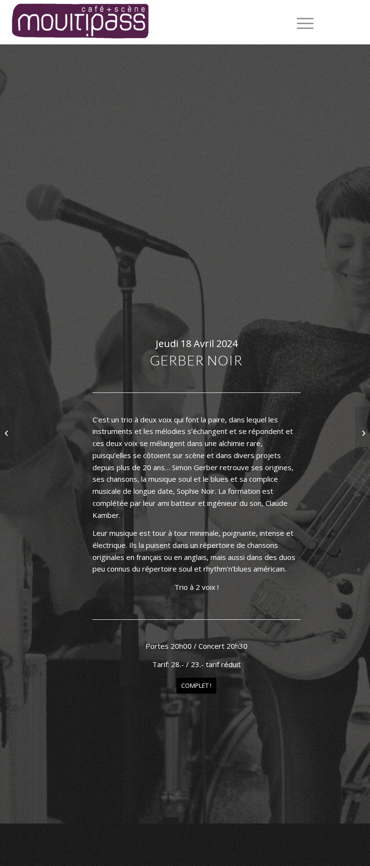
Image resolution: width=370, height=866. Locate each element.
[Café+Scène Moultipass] (79, 22)
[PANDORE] (7, 433)
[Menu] (300, 22)
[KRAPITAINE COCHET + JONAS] (362, 433)
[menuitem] (300, 22)
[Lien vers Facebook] (341, 22)
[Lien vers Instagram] (355, 22)
